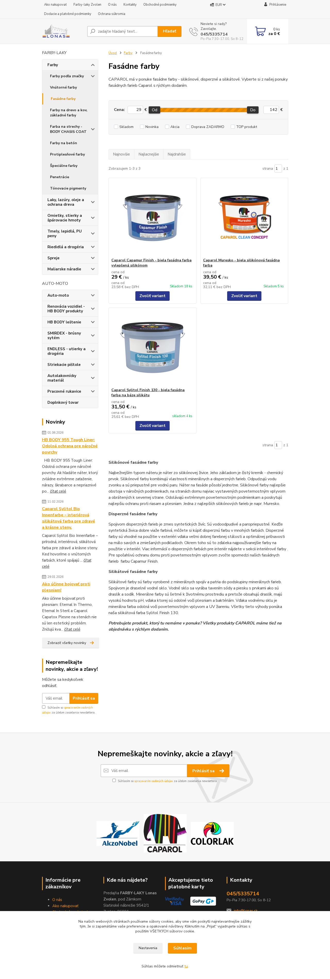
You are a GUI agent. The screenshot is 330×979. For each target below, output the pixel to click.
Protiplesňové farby (67, 154)
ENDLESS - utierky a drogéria (66, 351)
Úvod (113, 53)
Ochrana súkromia (111, 14)
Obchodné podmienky (160, 4)
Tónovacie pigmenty (68, 188)
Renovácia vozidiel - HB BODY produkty (66, 309)
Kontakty (130, 4)
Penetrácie (59, 177)
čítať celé (58, 491)
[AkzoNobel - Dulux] (117, 833)
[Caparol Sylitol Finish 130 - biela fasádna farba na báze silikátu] (152, 347)
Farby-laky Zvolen (87, 4)
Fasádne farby (63, 98)
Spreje (53, 258)
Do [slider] (253, 110)
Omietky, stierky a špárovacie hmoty (64, 218)
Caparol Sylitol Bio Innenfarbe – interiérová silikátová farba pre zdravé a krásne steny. (68, 518)
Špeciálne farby (63, 165)
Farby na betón (63, 143)
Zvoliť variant (152, 296)
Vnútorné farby (63, 87)
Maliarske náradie (64, 269)
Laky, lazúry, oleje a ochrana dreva (65, 202)
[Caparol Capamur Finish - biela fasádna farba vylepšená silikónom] (152, 218)
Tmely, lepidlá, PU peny (64, 233)
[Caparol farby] (165, 833)
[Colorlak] (212, 833)
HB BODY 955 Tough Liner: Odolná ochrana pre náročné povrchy (70, 446)
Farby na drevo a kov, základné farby (68, 113)
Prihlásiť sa (84, 698)
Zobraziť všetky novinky (66, 642)
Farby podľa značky (67, 76)
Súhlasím (182, 948)
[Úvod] (62, 31)
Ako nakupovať (55, 4)
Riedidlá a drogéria (65, 247)
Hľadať (169, 31)
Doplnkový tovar (63, 402)
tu (186, 966)
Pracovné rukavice (64, 391)
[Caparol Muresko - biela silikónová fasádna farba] (244, 218)
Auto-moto (58, 295)
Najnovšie (121, 154)
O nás (112, 4)
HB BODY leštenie (64, 322)
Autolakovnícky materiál (61, 378)
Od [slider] (154, 110)
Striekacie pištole (64, 364)
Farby (52, 64)
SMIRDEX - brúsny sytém (64, 335)
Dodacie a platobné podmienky (67, 14)
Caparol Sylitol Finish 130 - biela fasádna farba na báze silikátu (148, 393)
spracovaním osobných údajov (153, 781)
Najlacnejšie (148, 154)
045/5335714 (214, 34)
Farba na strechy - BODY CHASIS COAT (68, 129)
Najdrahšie (177, 154)
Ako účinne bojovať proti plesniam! (66, 587)
